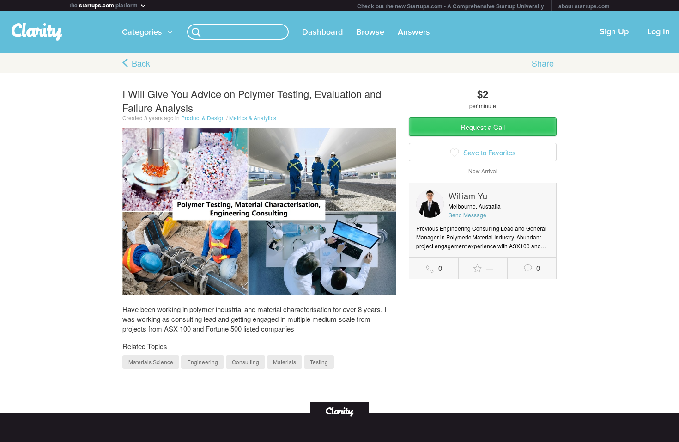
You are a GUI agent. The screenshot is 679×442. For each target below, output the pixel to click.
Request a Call (483, 127)
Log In (658, 32)
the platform (104, 4)
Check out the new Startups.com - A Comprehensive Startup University (450, 6)
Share (543, 63)
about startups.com (584, 6)
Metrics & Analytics (252, 118)
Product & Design (203, 118)
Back (141, 63)
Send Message (467, 215)
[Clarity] (339, 411)
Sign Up (614, 32)
